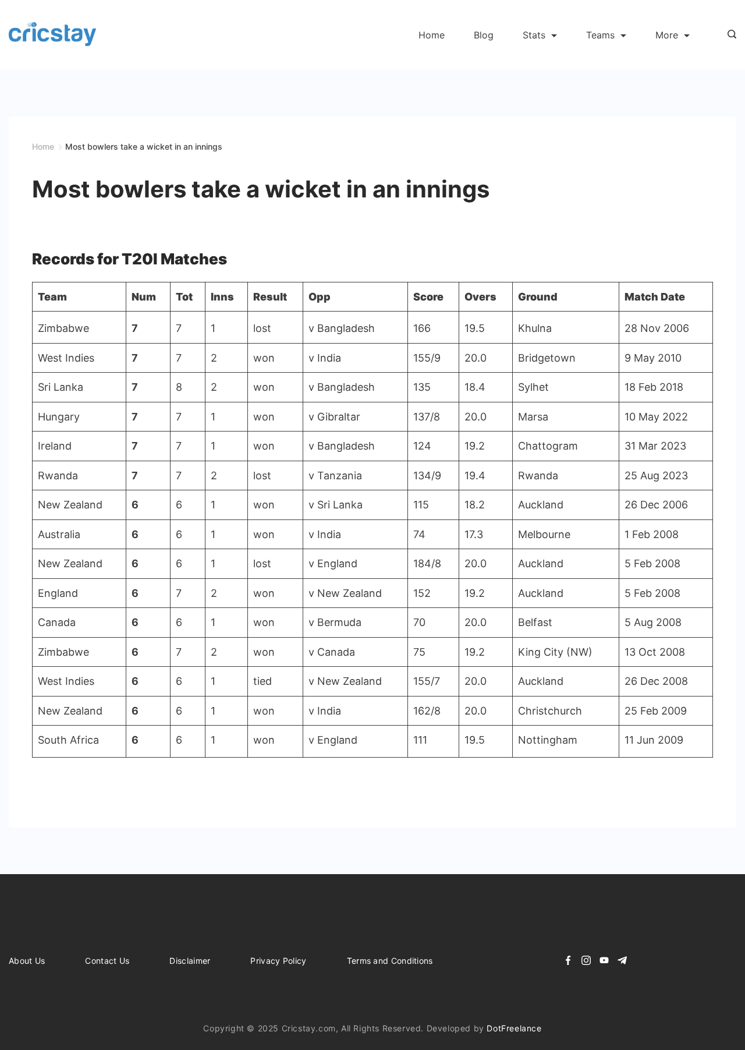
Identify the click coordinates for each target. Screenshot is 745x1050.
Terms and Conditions (390, 961)
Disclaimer (189, 961)
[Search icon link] (729, 35)
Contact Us (107, 961)
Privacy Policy (278, 961)
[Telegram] (622, 960)
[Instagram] (586, 960)
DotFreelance (514, 1028)
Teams (600, 35)
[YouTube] (604, 960)
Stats (534, 35)
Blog (484, 35)
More (666, 35)
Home (431, 35)
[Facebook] (568, 960)
